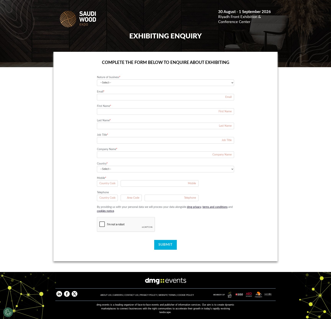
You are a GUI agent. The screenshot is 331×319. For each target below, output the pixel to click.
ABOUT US (106, 295)
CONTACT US (131, 295)
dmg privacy (194, 207)
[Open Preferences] (8, 312)
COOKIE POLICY (185, 295)
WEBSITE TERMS (167, 295)
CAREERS (118, 295)
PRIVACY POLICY (148, 295)
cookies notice (105, 211)
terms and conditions (215, 207)
